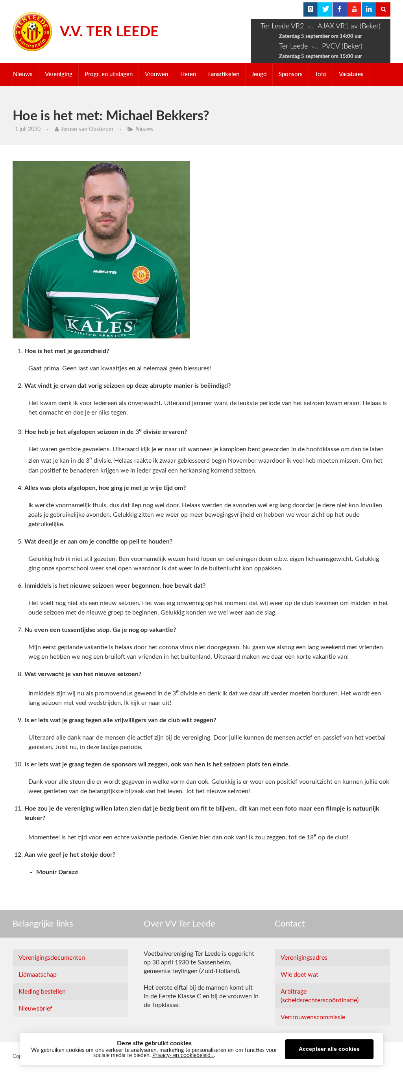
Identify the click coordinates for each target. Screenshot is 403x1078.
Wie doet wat (299, 975)
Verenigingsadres (304, 958)
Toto (321, 74)
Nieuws (23, 74)
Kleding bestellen (42, 991)
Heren (188, 74)
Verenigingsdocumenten (51, 958)
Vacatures (351, 74)
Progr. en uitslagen (109, 74)
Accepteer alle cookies (329, 1049)
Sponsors (291, 74)
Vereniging (58, 74)
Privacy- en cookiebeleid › (183, 1055)
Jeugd (258, 74)
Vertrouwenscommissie (313, 1017)
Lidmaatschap (37, 975)
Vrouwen (156, 74)
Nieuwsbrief (35, 1008)
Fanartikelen (223, 74)
